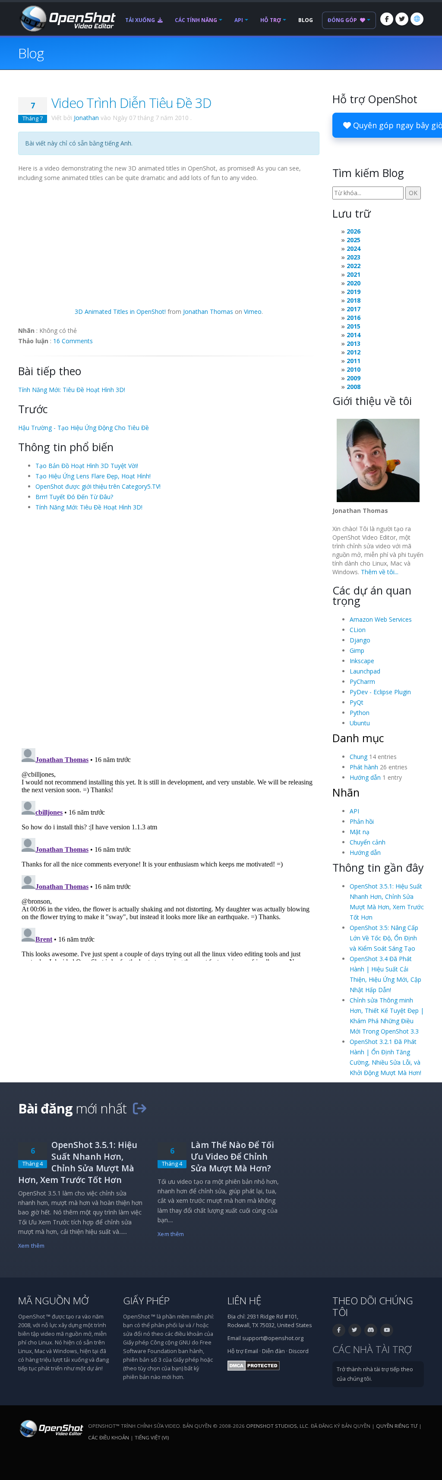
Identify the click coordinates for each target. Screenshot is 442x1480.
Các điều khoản (108, 1437)
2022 (353, 266)
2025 (353, 240)
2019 (353, 292)
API (238, 20)
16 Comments (73, 341)
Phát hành (364, 767)
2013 (353, 343)
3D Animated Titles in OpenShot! (120, 311)
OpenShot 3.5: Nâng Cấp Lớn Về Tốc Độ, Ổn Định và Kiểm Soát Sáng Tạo (384, 937)
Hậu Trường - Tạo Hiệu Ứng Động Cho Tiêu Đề (83, 428)
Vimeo (253, 311)
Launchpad (365, 671)
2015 (353, 326)
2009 (353, 378)
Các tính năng (196, 20)
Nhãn (346, 792)
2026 (353, 231)
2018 (353, 300)
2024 (353, 248)
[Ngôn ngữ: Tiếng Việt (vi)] (416, 19)
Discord (299, 1351)
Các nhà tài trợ (371, 1349)
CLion (358, 630)
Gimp (357, 650)
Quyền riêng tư (396, 1426)
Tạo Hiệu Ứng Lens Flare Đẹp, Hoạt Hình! (93, 476)
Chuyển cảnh (367, 842)
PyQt (356, 702)
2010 (353, 369)
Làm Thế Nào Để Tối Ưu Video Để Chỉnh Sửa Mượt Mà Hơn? (232, 1156)
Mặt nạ (359, 832)
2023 (353, 257)
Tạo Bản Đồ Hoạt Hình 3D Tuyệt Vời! (86, 466)
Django (360, 640)
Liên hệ (244, 1300)
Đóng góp (343, 20)
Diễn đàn (273, 1351)
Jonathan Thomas (208, 311)
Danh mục (358, 738)
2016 (353, 317)
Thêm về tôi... (379, 572)
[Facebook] (386, 19)
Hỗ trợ (270, 20)
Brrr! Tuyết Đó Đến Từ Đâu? (74, 497)
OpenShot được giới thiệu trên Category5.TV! (98, 486)
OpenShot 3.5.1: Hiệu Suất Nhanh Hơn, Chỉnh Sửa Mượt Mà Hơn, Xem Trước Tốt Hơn (77, 1162)
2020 (353, 283)
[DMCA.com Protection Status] (253, 1365)
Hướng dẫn (365, 777)
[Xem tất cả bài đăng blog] (139, 1108)
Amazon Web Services (381, 619)
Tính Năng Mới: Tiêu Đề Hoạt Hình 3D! (71, 390)
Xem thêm (31, 1245)
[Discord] (370, 1330)
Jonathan (86, 118)
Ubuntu (360, 723)
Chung (358, 757)
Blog (305, 20)
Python (359, 712)
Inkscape (362, 661)
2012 (353, 352)
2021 (353, 274)
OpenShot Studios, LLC (277, 1426)
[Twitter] (401, 19)
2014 (353, 335)
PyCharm (362, 681)
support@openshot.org (272, 1338)
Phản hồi (362, 821)
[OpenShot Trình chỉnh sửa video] (50, 1428)
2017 (353, 309)
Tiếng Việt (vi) (152, 1437)
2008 (353, 387)
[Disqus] (168, 629)
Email (251, 1351)
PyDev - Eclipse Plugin (380, 692)
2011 (353, 361)
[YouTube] (386, 1330)
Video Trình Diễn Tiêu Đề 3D (131, 103)
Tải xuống (140, 20)
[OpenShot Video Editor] (67, 18)
